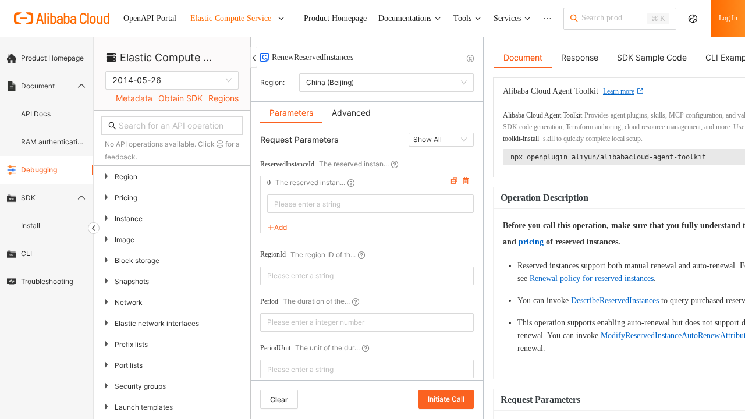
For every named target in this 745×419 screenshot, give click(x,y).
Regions (223, 98)
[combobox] (362, 203)
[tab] (291, 112)
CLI (26, 253)
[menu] (46, 170)
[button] (466, 318)
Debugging (39, 169)
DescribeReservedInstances (615, 300)
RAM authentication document (53, 141)
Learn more (618, 91)
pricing (531, 241)
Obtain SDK (180, 98)
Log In (728, 18)
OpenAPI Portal (149, 18)
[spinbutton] (367, 322)
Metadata (134, 98)
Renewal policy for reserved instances (592, 278)
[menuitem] (46, 58)
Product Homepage (52, 58)
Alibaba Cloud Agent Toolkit (542, 115)
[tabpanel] (367, 257)
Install (30, 225)
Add (280, 227)
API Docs (36, 113)
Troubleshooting (47, 281)
